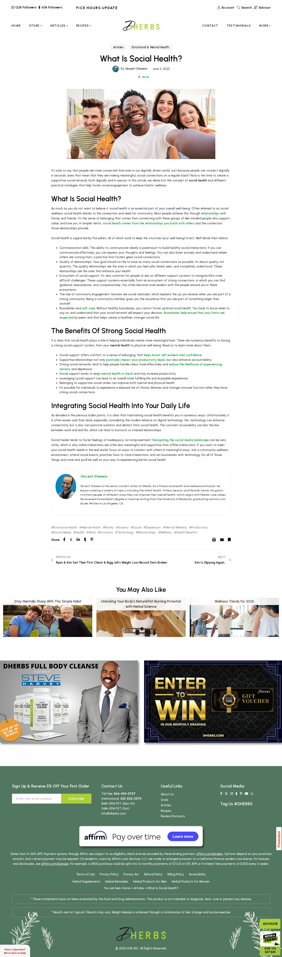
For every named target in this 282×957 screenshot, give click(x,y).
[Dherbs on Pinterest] (241, 794)
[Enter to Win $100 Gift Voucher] (213, 701)
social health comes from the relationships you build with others (148, 223)
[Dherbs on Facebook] (221, 794)
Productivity (199, 527)
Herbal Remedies (116, 881)
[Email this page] (222, 539)
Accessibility (197, 874)
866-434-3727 (124, 794)
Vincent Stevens (136, 69)
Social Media (62, 532)
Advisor (270, 924)
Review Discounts (173, 816)
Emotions (106, 532)
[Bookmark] (229, 539)
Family (109, 527)
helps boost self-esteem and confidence (173, 355)
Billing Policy (175, 874)
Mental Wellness (176, 527)
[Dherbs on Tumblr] (236, 794)
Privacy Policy (109, 874)
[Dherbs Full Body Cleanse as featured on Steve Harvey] (69, 701)
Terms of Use (85, 874)
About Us (167, 794)
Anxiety (123, 527)
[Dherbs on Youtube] (246, 794)
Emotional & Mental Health (150, 47)
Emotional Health (65, 527)
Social (137, 527)
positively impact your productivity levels (135, 360)
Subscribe (76, 798)
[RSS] (252, 794)
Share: (55, 540)
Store (164, 800)
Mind (92, 532)
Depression (153, 527)
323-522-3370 (130, 798)
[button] (141, 77)
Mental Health (91, 527)
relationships (210, 213)
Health (80, 532)
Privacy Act (131, 874)
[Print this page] (214, 539)
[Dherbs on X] (226, 794)
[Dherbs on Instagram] (231, 794)
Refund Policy (153, 874)
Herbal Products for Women (191, 881)
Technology (125, 532)
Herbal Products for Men (150, 881)
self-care (88, 308)
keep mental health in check (113, 374)
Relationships (147, 532)
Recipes (166, 811)
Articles (118, 47)
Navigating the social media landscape (180, 440)
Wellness (166, 532)
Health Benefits (186, 532)
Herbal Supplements (86, 881)
